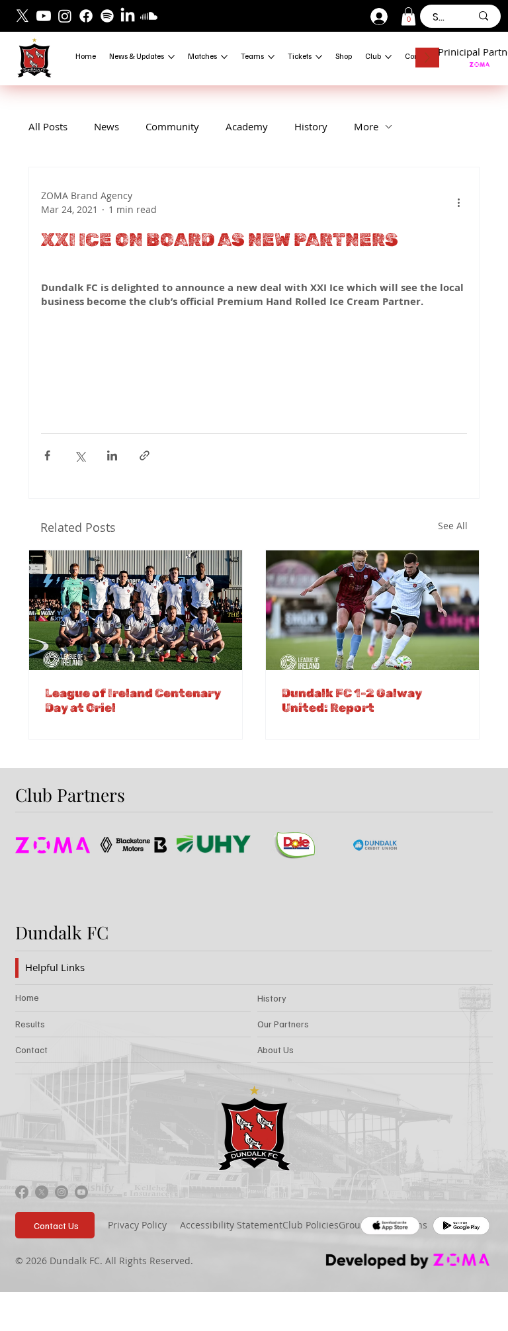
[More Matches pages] (224, 57)
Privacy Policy (137, 1225)
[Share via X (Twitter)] (79, 455)
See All (453, 525)
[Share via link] (144, 455)
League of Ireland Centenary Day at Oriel (133, 700)
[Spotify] (107, 15)
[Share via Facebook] (47, 455)
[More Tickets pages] (319, 57)
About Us (275, 1049)
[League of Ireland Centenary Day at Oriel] (135, 610)
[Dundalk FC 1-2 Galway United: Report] (372, 610)
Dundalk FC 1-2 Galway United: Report (352, 700)
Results (30, 1023)
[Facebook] (86, 15)
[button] (408, 16)
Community (172, 126)
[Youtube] (43, 15)
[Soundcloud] (148, 15)
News (106, 126)
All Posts (47, 126)
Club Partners (70, 794)
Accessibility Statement (231, 1225)
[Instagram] (64, 15)
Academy (247, 126)
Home (27, 997)
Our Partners (283, 1023)
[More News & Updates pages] (171, 57)
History (310, 126)
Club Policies (310, 1225)
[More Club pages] (388, 57)
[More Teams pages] (271, 57)
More (366, 126)
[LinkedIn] (127, 15)
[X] (22, 15)
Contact (31, 1049)
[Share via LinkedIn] (112, 455)
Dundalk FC (61, 932)
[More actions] (459, 202)
